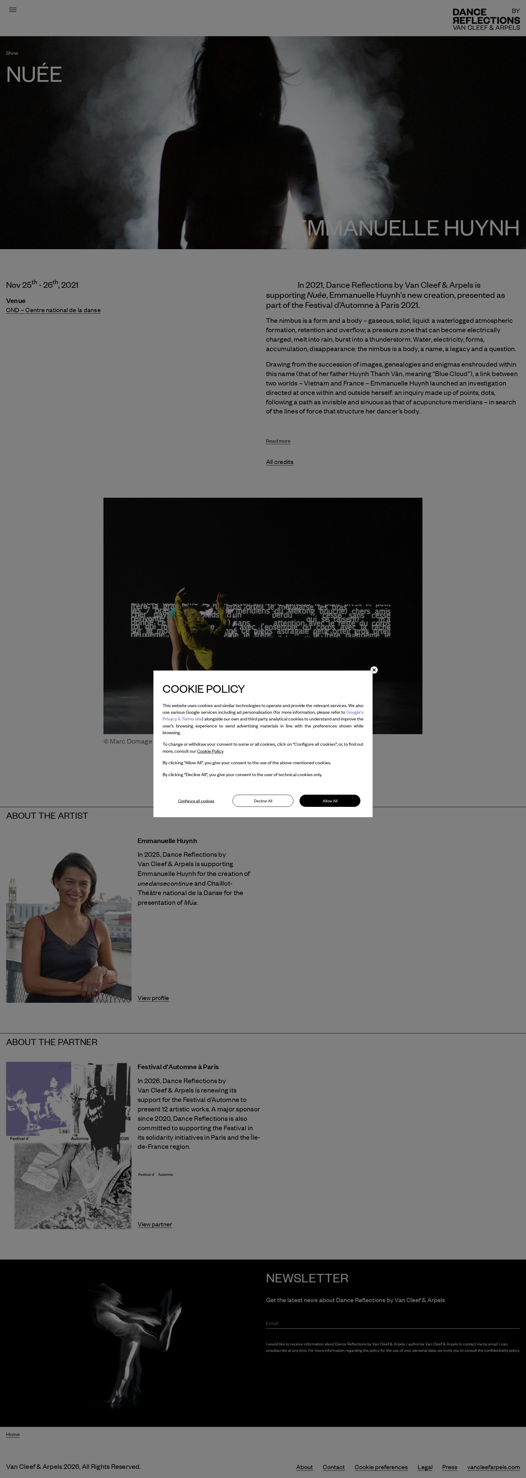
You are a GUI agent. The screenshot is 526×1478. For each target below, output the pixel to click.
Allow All (330, 800)
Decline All (263, 800)
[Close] (374, 670)
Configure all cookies (196, 800)
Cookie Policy (210, 751)
